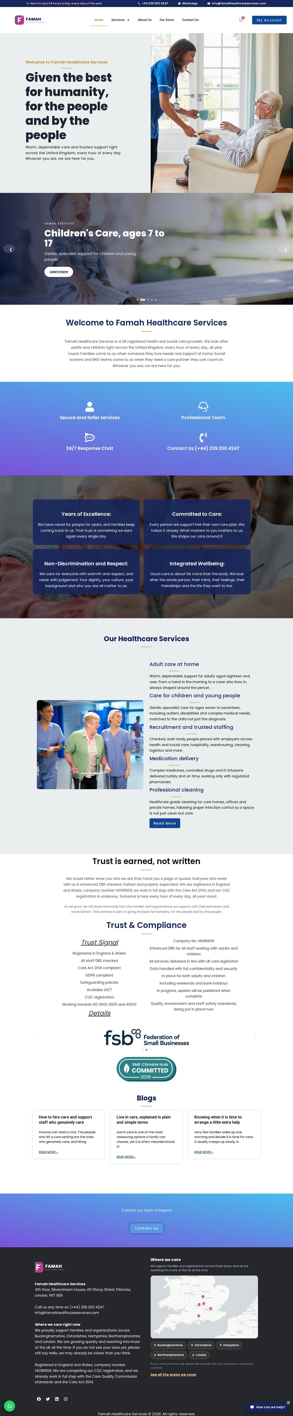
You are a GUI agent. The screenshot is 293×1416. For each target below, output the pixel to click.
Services (118, 20)
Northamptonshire (170, 1355)
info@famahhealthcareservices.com (239, 3)
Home (98, 20)
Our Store (167, 20)
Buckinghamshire (170, 1345)
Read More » (48, 1152)
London (201, 1355)
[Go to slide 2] (141, 300)
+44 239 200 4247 (155, 3)
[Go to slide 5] (156, 300)
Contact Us (190, 20)
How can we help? (270, 1407)
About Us (145, 20)
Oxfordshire (203, 1345)
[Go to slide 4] (152, 300)
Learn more (59, 267)
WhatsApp (190, 3)
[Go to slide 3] (146, 300)
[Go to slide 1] (137, 300)
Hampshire (231, 1345)
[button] (37, 1037)
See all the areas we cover (173, 1374)
